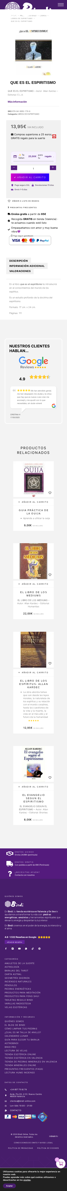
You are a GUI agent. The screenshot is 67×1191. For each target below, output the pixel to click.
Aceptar (9, 1186)
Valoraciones (20, 271)
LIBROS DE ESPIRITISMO (22, 18)
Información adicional (27, 265)
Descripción (18, 260)
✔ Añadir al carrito (30, 177)
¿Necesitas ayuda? (27, 872)
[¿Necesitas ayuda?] (9, 873)
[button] (33, 502)
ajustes (27, 1180)
